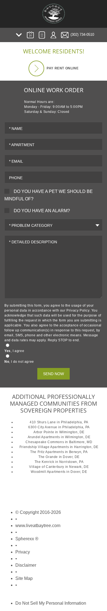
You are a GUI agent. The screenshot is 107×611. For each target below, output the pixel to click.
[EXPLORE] (18, 35)
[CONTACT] (65, 35)
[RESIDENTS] (53, 35)
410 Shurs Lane (43, 422)
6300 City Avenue (42, 427)
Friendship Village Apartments (44, 447)
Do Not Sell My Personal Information (50, 603)
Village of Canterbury (46, 467)
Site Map (24, 578)
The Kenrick (44, 462)
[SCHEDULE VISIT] (30, 35)
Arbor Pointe (43, 432)
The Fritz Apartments (47, 452)
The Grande (48, 457)
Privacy (22, 552)
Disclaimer (25, 565)
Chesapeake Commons (45, 442)
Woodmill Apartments (48, 472)
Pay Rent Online (62, 68)
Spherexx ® (26, 538)
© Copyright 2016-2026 (38, 512)
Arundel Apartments (44, 437)
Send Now (53, 374)
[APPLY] (41, 35)
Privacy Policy (77, 310)
